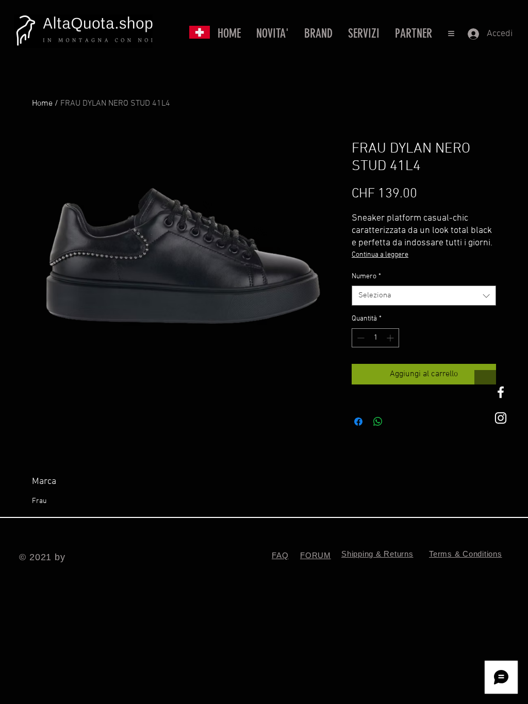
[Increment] (391, 338)
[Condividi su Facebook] (358, 421)
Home (42, 103)
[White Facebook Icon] (500, 392)
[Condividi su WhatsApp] (378, 421)
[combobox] (424, 296)
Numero (366, 276)
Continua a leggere (380, 254)
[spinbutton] (375, 338)
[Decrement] (359, 338)
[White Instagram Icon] (500, 418)
